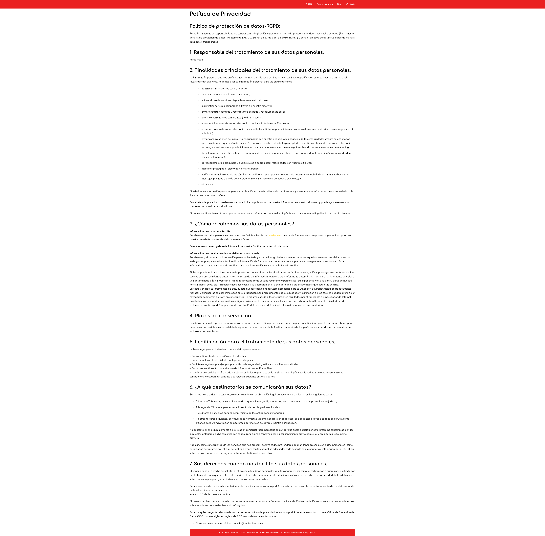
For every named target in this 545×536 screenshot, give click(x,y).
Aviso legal (224, 532)
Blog (339, 4)
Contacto (350, 4)
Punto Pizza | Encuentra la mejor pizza (298, 532)
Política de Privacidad (269, 532)
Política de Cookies (249, 532)
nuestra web (275, 235)
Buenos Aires (324, 4)
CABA (309, 4)
